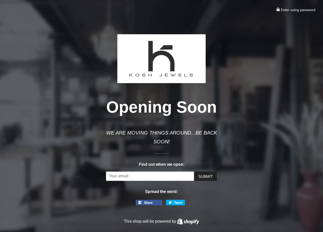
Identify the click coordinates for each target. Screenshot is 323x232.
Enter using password (297, 10)
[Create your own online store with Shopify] (188, 221)
